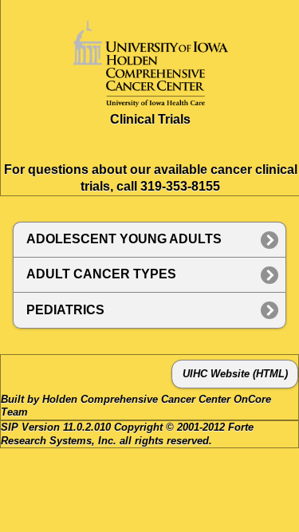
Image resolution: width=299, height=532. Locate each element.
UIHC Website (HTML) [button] (235, 374)
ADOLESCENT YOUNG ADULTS (124, 239)
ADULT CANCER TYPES (101, 274)
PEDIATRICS (65, 310)
